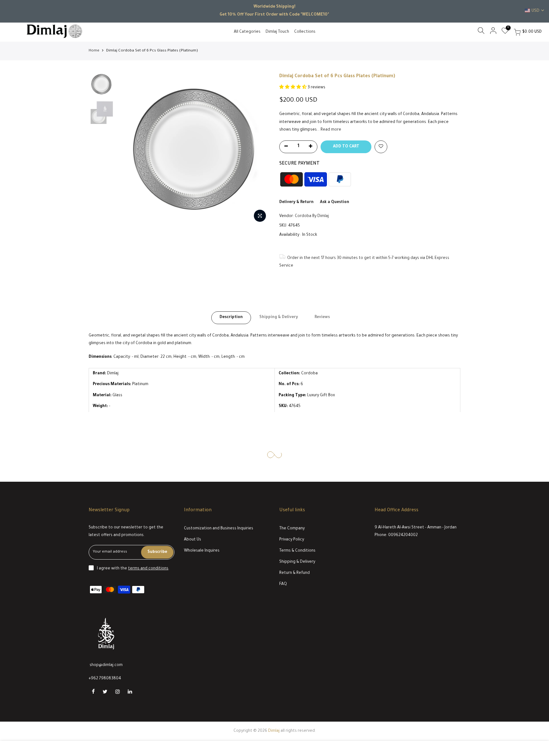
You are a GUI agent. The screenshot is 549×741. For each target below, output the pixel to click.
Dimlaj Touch (277, 32)
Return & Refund (294, 573)
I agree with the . (133, 569)
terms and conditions (148, 569)
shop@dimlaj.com (106, 665)
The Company (292, 529)
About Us (192, 540)
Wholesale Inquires (202, 551)
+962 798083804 (105, 678)
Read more (330, 130)
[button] (293, 87)
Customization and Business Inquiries (218, 529)
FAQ (283, 584)
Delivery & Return (296, 202)
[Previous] (128, 149)
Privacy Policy (291, 540)
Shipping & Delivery (278, 317)
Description (231, 317)
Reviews (322, 317)
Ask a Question (334, 202)
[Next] (258, 149)
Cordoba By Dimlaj (312, 216)
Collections (304, 32)
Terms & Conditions (297, 551)
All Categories (247, 32)
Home (94, 51)
